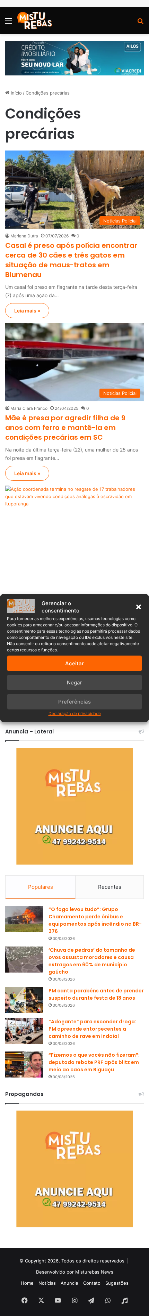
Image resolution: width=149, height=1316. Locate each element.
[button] (138, 606)
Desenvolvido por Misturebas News (74, 1272)
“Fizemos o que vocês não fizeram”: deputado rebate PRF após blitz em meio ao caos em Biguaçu (94, 1062)
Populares (40, 887)
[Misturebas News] (34, 20)
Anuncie (69, 1283)
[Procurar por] (140, 23)
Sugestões (117, 1283)
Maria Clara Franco (28, 408)
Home (27, 1283)
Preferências (74, 701)
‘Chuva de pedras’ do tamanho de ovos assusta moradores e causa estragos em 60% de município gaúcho (92, 961)
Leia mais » (27, 311)
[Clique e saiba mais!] (74, 57)
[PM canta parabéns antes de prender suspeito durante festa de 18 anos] (24, 1000)
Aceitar (74, 663)
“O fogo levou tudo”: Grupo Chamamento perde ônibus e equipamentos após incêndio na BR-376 (95, 920)
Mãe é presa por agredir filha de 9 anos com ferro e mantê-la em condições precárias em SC (65, 427)
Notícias (47, 1283)
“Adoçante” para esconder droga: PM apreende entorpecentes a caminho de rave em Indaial (92, 1029)
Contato (91, 1283)
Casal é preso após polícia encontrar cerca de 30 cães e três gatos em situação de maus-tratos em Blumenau (71, 260)
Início (15, 93)
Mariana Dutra (24, 235)
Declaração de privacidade (75, 713)
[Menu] (8, 23)
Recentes (109, 887)
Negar (74, 682)
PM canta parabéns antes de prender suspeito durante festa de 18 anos (96, 994)
